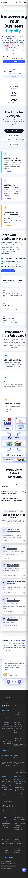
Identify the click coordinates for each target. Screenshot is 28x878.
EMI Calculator (5, 841)
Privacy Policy (18, 714)
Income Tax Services (6, 781)
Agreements (21, 139)
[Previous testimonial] (8, 682)
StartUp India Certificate (7, 743)
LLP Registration (5, 722)
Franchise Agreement (19, 787)
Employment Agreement (20, 793)
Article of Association (6, 726)
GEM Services (17, 768)
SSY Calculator (17, 852)
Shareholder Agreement (7, 741)
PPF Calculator (17, 839)
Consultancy (15, 144)
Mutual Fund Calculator (7, 843)
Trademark (4, 736)
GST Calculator (5, 852)
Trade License (17, 760)
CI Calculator (17, 850)
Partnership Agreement (19, 781)
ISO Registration (5, 827)
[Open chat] (24, 870)
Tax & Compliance (15, 135)
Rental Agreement (18, 779)
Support (3, 713)
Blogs (16, 710)
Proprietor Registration (19, 823)
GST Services (4, 779)
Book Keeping (4, 825)
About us (17, 705)
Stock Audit (17, 825)
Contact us (18, 708)
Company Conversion (19, 724)
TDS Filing (3, 783)
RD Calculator (17, 843)
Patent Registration (6, 739)
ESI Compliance (18, 726)
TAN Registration (18, 829)
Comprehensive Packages (15, 130)
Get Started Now (8, 271)
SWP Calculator (5, 839)
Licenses (8, 139)
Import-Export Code (6, 821)
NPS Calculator (5, 848)
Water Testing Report (19, 770)
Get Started (14, 61)
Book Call (14, 76)
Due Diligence (17, 722)
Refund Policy (18, 712)
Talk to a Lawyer (5, 757)
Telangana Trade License (20, 772)
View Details (7, 171)
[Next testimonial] (19, 682)
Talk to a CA (4, 760)
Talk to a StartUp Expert (7, 765)
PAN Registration (18, 827)
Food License (17, 757)
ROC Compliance (5, 823)
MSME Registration (18, 817)
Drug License (17, 765)
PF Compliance (17, 728)
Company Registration (6, 724)
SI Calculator (17, 848)
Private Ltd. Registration (7, 728)
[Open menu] (25, 2)
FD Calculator (17, 841)
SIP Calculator (4, 850)
